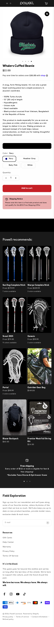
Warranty (7, 547)
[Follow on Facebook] (4, 594)
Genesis (31, 336)
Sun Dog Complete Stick (14, 285)
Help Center (8, 542)
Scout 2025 (8, 336)
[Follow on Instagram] (11, 594)
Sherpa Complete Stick (38, 285)
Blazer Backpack (10, 439)
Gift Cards (7, 538)
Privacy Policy (9, 551)
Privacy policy (8, 617)
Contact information (39, 617)
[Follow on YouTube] (18, 594)
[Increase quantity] (15, 178)
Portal (6, 388)
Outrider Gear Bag (36, 388)
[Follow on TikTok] (24, 594)
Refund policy (8, 619)
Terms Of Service (10, 556)
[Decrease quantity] (6, 178)
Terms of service (22, 617)
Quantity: (7, 173)
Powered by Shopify (31, 614)
